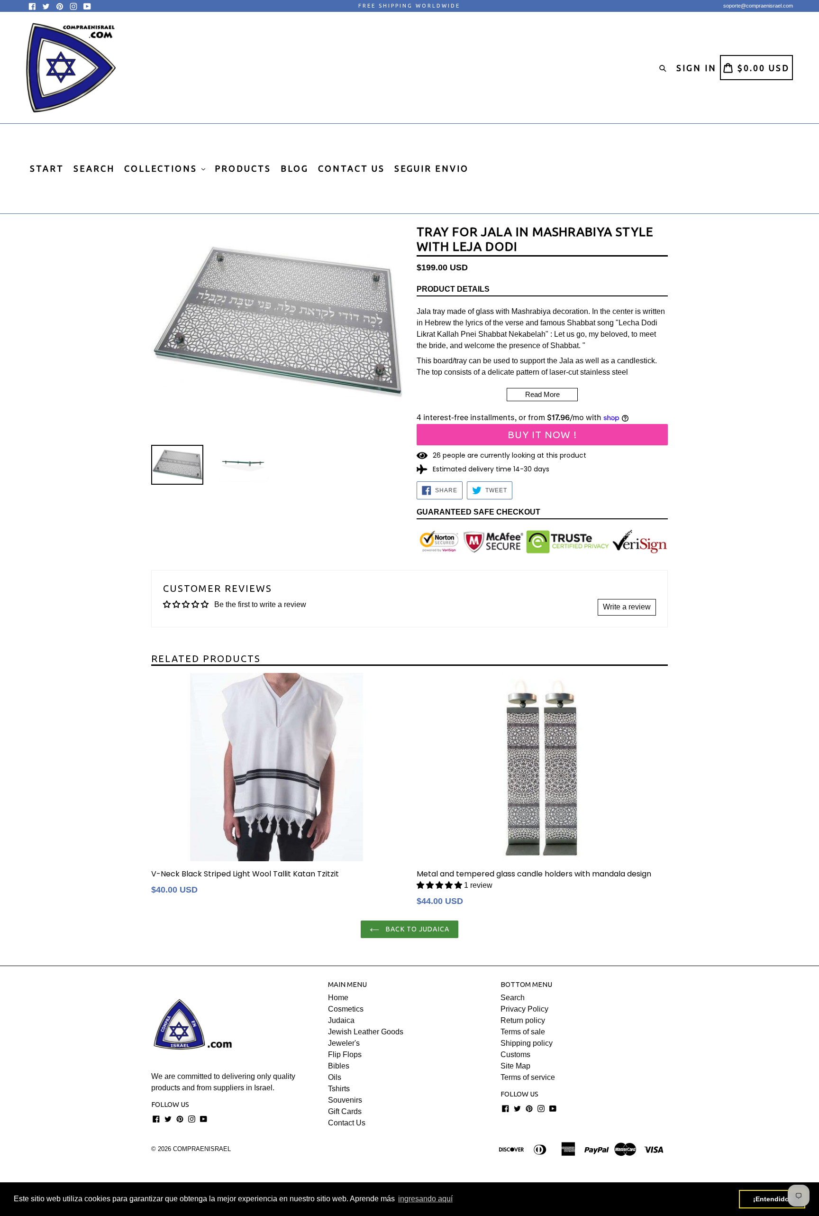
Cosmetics (346, 1009)
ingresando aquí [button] (425, 1199)
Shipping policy (526, 1043)
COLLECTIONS (162, 168)
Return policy (522, 1020)
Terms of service (527, 1077)
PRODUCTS (243, 168)
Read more (542, 394)
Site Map (515, 1066)
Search (512, 998)
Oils (334, 1077)
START (47, 168)
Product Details (453, 289)
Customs (515, 1054)
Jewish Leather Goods (365, 1032)
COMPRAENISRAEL (202, 1148)
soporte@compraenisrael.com (758, 6)
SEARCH (94, 168)
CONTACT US (351, 168)
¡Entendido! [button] (772, 1199)
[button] (439, 885)
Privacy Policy (524, 1009)
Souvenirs (345, 1100)
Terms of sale (522, 1032)
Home (338, 998)
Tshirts (339, 1089)
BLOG (295, 168)
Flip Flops (345, 1054)
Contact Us (346, 1123)
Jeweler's (344, 1043)
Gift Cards (345, 1111)
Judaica (341, 1020)
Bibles (338, 1066)
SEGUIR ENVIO (431, 168)
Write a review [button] (627, 607)
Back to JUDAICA (416, 929)
